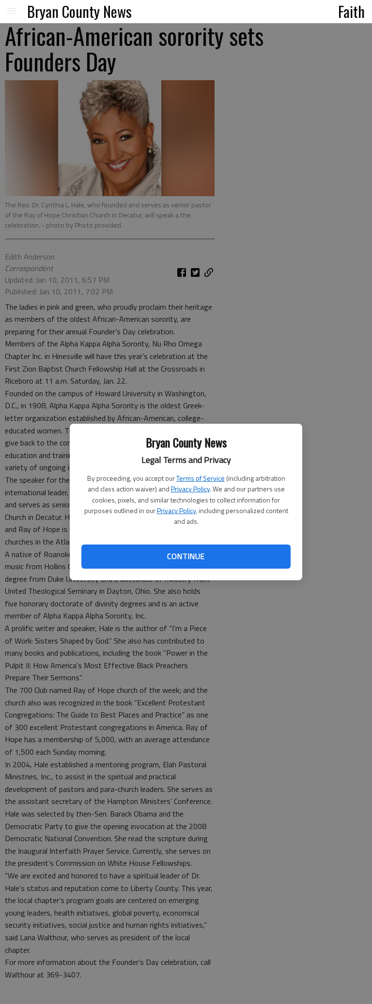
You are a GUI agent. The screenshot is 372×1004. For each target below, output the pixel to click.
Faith (351, 11)
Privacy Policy (190, 489)
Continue (185, 556)
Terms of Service (200, 478)
